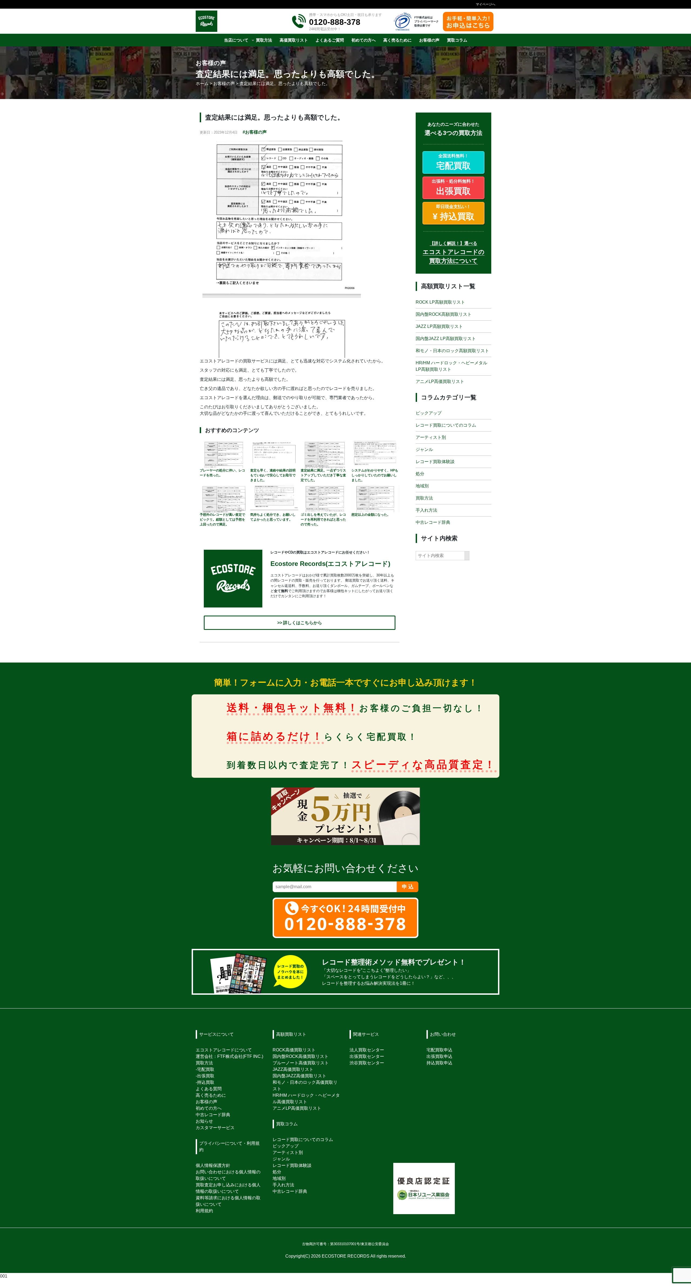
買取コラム (287, 1124)
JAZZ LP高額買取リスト (439, 326)
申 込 (408, 886)
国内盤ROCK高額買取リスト (444, 314)
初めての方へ (209, 1108)
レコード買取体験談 (435, 462)
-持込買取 (205, 1082)
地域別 (422, 486)
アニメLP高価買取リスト (440, 381)
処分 (420, 474)
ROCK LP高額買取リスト (440, 302)
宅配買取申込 (439, 1050)
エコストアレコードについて (224, 1050)
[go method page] (487, 971)
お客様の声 (206, 1101)
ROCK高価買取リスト (294, 1050)
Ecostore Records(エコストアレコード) (330, 564)
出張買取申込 (439, 1056)
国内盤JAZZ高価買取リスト (299, 1076)
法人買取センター (367, 1050)
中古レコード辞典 (433, 522)
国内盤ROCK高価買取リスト (300, 1056)
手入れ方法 (426, 510)
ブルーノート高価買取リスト (301, 1063)
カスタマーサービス (215, 1127)
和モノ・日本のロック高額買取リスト (452, 350)
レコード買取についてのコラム (446, 425)
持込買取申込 (439, 1063)
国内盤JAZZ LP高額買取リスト (446, 338)
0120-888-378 (334, 21)
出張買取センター (367, 1056)
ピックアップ (429, 413)
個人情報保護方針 (213, 1165)
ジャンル (424, 449)
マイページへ (485, 4)
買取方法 (424, 498)
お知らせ (204, 1121)
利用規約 (204, 1210)
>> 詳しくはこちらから (299, 622)
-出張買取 (205, 1076)
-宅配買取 (205, 1069)
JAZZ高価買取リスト (293, 1069)
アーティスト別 (431, 437)
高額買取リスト (291, 1034)
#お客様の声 (255, 132)
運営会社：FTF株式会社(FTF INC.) (229, 1056)
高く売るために (211, 1095)
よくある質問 (209, 1088)
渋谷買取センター (367, 1063)
